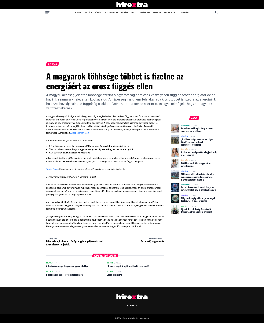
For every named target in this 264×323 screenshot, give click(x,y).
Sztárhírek (145, 12)
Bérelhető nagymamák (152, 240)
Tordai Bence (52, 169)
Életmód (157, 12)
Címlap (78, 12)
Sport (134, 12)
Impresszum (132, 305)
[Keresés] (216, 12)
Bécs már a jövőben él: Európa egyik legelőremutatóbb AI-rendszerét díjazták (74, 241)
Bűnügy (124, 12)
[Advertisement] (132, 36)
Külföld (98, 12)
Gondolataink (170, 12)
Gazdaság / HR (111, 12)
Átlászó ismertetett (79, 133)
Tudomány (184, 12)
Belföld (88, 12)
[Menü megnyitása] (47, 12)
